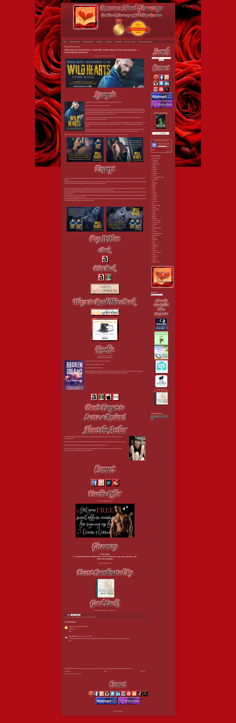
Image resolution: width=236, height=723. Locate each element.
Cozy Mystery (155, 179)
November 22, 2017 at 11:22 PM (85, 636)
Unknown (71, 626)
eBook (153, 184)
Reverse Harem (155, 235)
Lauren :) (159, 143)
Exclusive (154, 192)
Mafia (153, 213)
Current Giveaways (74, 41)
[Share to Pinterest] (79, 615)
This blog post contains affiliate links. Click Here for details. (105, 55)
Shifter (153, 243)
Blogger (120, 711)
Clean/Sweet (155, 173)
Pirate (153, 229)
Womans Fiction (155, 261)
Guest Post (154, 201)
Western (154, 260)
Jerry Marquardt (73, 636)
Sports (153, 248)
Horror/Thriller (155, 209)
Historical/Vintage (156, 205)
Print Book (154, 231)
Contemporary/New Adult (76, 617)
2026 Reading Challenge (161, 140)
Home (64, 41)
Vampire (154, 258)
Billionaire (154, 167)
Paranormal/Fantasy (156, 228)
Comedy (154, 175)
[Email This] (71, 615)
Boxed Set (154, 169)
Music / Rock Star (156, 220)
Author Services (155, 164)
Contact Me (108, 41)
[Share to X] (75, 615)
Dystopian (154, 182)
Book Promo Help (130, 41)
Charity (154, 171)
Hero (153, 203)
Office (153, 226)
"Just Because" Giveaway (145, 41)
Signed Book (89, 617)
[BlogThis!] (73, 615)
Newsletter (99, 41)
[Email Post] (68, 614)
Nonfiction (154, 224)
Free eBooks (118, 41)
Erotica (153, 190)
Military (154, 214)
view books (168, 151)
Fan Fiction (154, 196)
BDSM (154, 166)
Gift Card (154, 199)
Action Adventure (156, 158)
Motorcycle (154, 218)
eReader (154, 186)
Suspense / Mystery (156, 252)
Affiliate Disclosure (88, 41)
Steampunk (154, 250)
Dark (153, 181)
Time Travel (155, 256)
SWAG (94, 617)
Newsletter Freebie (156, 222)
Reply (70, 631)
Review (154, 237)
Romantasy (154, 239)
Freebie (84, 617)
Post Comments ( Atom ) (75, 673)
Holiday (154, 207)
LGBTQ (154, 211)
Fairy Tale (154, 194)
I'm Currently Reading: (161, 113)
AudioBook (155, 160)
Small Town (155, 246)
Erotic (153, 188)
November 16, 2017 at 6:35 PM (81, 626)
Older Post (142, 671)
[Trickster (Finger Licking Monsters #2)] (160, 128)
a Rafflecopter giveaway (105, 563)
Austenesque (155, 162)
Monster (154, 216)
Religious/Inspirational (157, 233)
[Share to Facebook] (77, 615)
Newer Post (67, 671)
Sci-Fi (153, 241)
